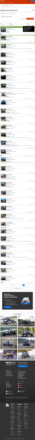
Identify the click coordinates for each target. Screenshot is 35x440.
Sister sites (5, 1)
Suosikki (34, 36)
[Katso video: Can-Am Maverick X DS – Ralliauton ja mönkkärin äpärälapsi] (26, 321)
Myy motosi (23, 366)
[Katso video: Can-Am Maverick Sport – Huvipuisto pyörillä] (26, 332)
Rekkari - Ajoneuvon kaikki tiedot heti (22, 391)
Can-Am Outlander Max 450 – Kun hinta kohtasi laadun (8, 354)
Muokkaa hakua (30, 18)
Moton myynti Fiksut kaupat (10, 391)
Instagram (21, 387)
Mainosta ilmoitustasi (9, 375)
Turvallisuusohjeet (21, 375)
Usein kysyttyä (20, 374)
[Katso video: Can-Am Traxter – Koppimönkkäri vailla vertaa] (26, 354)
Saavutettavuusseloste (22, 378)
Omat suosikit (8, 374)
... (19, 285)
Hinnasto (7, 383)
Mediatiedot (8, 384)
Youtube (21, 385)
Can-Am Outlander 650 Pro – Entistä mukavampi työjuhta (26, 343)
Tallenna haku (23, 18)
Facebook (21, 383)
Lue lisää (7, 307)
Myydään (4, 6)
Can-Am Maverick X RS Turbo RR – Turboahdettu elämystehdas (8, 321)
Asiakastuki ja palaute (21, 371)
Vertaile (1, 31)
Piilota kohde (1, 44)
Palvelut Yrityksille (9, 385)
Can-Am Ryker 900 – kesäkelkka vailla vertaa (8, 332)
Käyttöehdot (20, 376)
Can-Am (7, 6)
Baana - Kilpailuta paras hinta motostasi (10, 393)
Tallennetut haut (9, 371)
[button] (4, 24)
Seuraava (24, 285)
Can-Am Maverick (17, 31)
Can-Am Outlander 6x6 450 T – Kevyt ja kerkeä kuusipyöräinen (8, 343)
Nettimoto (3, 1)
